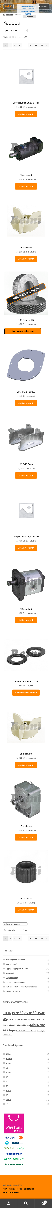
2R (21, 1012)
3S (39, 1013)
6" (7, 1095)
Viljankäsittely (12, 977)
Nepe (41, 1025)
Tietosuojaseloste (12, 1188)
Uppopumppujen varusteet (17, 968)
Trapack (33, 1031)
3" (7, 1077)
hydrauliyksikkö (10, 1025)
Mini (33, 1024)
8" (7, 1104)
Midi (28, 1025)
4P (43, 1013)
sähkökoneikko (25, 1031)
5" (7, 1086)
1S (13, 1013)
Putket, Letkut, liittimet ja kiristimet (21, 987)
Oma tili (8, 1203)
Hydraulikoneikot (13, 991)
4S (5, 1019)
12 (42, 45)
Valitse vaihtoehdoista (26, 692)
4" (7, 1081)
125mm (9, 1058)
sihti (18, 1031)
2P (17, 1013)
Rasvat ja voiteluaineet (15, 959)
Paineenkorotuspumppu (16, 982)
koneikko (22, 1025)
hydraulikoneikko (36, 1019)
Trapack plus (41, 1031)
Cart (40, 1201)
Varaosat (10, 973)
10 (30, 45)
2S (26, 1013)
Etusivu (9, 14)
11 (36, 45)
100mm (9, 1054)
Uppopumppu (7, 1035)
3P (30, 1013)
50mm (8, 1090)
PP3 (5, 1030)
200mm (9, 1072)
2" (7, 1067)
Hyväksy (29, 16)
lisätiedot (28, 13)
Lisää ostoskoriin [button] (26, 114)
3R (34, 1012)
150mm (9, 1063)
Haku (26, 1203)
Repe (12, 1030)
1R (9, 1013)
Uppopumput (11, 964)
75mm (8, 1099)
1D (5, 1013)
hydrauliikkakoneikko (17, 1019)
